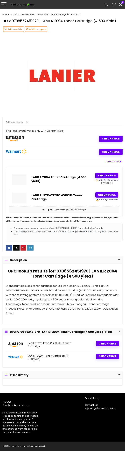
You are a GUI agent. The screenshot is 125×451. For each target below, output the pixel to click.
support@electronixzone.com (101, 408)
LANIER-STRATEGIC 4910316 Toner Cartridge (56, 197)
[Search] (106, 4)
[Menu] (4, 4)
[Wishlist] (114, 4)
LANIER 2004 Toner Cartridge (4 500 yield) (59, 179)
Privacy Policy (92, 398)
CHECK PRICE (111, 138)
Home (5, 14)
